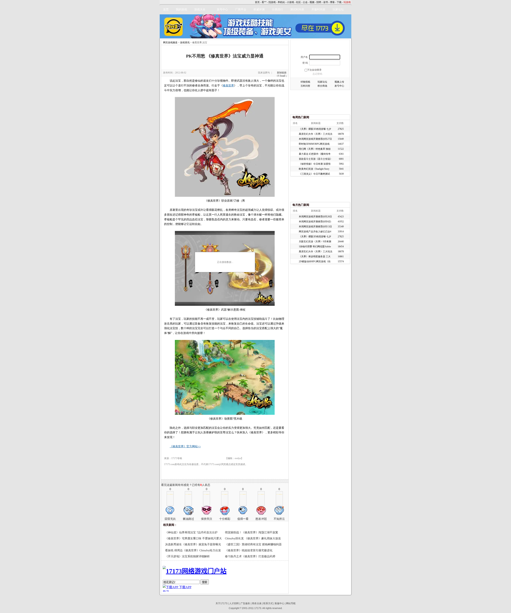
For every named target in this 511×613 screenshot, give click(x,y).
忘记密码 (317, 73)
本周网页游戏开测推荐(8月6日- (315, 221)
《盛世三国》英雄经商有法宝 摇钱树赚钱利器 (253, 544)
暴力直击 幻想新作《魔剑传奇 (315, 154)
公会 (305, 2)
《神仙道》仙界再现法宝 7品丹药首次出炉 (191, 532)
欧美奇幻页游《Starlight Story (314, 168)
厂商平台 (240, 9)
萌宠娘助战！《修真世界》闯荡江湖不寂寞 (251, 532)
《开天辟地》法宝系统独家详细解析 (187, 556)
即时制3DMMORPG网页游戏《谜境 (314, 144)
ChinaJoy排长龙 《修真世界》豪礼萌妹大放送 (253, 538)
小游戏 (290, 2)
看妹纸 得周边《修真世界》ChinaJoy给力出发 (193, 550)
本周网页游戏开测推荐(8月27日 (315, 139)
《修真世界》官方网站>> (185, 446)
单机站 (281, 2)
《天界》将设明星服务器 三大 (315, 256)
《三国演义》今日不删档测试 (314, 173)
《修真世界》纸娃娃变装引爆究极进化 (248, 550)
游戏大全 (199, 9)
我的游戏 (181, 9)
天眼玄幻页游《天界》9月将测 (315, 241)
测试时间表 (297, 9)
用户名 (304, 57)
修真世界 (228, 85)
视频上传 (339, 81)
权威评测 (259, 9)
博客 (332, 2)
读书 (325, 2)
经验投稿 (305, 81)
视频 (312, 2)
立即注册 (319, 48)
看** (264, 2)
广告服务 (245, 603)
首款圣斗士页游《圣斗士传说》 (315, 158)
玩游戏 (347, 2)
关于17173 (221, 603)
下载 (339, 2)
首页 (257, 2)
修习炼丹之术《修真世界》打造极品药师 (250, 556)
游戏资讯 (185, 42)
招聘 (318, 2)
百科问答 (305, 85)
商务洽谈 (256, 603)
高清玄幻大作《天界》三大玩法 (315, 134)
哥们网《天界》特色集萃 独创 (315, 149)
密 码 (305, 62)
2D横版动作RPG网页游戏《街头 (315, 262)
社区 (298, 2)
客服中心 (279, 603)
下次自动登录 (314, 69)
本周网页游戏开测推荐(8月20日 (315, 216)
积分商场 (322, 85)
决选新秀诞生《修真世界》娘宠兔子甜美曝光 (193, 544)
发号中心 (222, 9)
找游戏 (272, 2)
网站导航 (291, 603)
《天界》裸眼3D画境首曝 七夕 (315, 129)
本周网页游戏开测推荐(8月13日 (315, 226)
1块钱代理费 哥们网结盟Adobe (315, 246)
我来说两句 (264, 72)
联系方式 (268, 603)
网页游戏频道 (170, 42)
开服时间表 (318, 9)
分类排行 (277, 9)
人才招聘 (234, 603)
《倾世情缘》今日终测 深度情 (315, 163)
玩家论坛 (338, 9)
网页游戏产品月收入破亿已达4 (315, 231)
